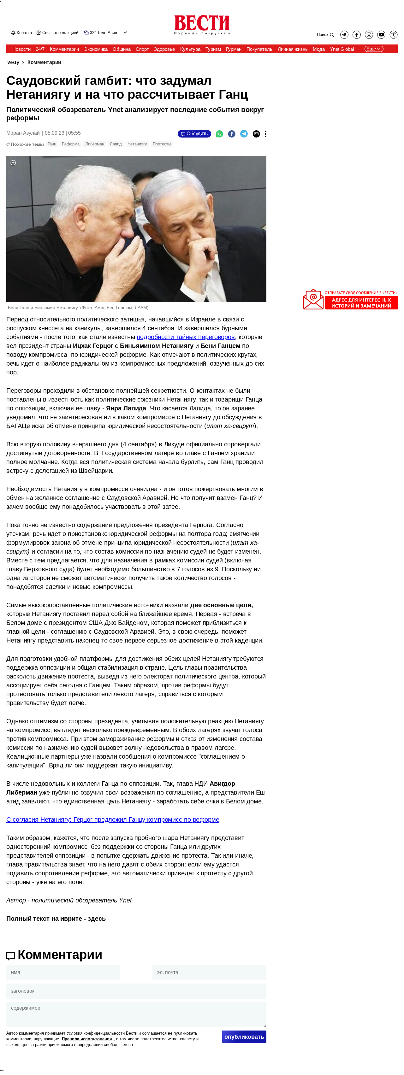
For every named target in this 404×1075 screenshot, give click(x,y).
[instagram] (369, 35)
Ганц (52, 144)
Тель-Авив (107, 33)
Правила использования (87, 1039)
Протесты (162, 144)
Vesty (13, 62)
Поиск (322, 34)
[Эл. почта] (256, 134)
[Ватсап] (219, 134)
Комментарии (44, 62)
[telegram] (344, 35)
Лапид (116, 144)
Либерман (94, 144)
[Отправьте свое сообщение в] (350, 308)
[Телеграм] (244, 134)
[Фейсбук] (231, 134)
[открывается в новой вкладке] (381, 35)
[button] (124, 32)
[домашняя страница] (202, 35)
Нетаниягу (137, 144)
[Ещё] (265, 134)
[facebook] (357, 35)
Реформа (71, 144)
